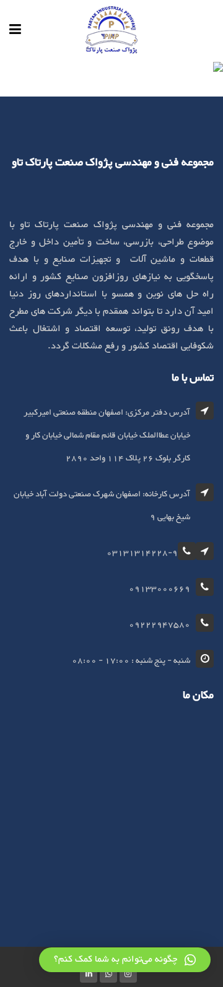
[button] (125, 959)
